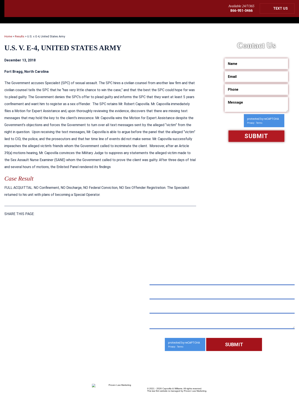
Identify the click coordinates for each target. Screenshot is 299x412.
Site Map (39, 348)
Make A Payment (64, 320)
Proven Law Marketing (195, 391)
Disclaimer (15, 348)
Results (19, 36)
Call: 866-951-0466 (35, 308)
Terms (259, 123)
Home (8, 36)
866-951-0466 (241, 11)
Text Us (280, 8)
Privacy (250, 123)
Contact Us (64, 348)
